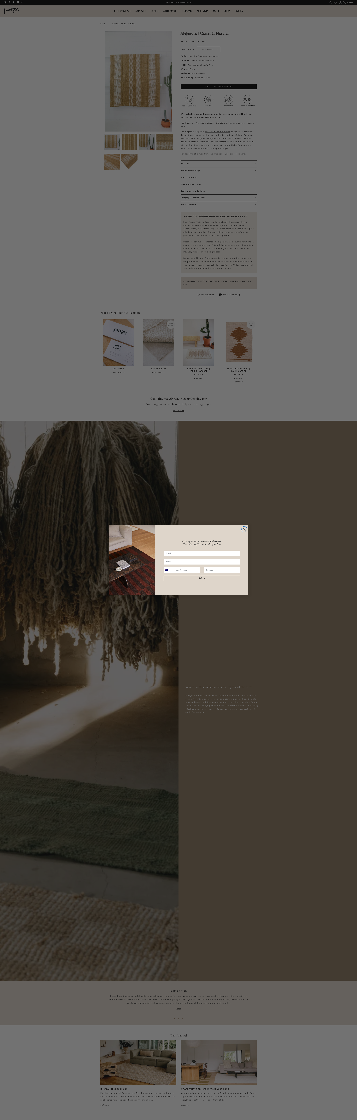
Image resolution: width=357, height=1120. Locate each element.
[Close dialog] (244, 529)
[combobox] (168, 570)
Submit (202, 578)
